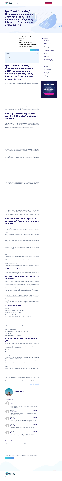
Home (6, 26)
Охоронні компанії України (49, 65)
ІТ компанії (46, 47)
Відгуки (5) (35, 50)
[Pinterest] (36, 384)
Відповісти (35, 410)
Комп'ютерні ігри (10, 26)
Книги (45, 53)
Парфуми (45, 66)
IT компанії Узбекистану (49, 49)
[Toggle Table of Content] (37, 53)
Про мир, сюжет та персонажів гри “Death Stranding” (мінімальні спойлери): (19, 57)
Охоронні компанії (47, 60)
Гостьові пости (39, 2)
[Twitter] (33, 384)
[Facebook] (31, 384)
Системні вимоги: (10, 61)
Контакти (33, 2)
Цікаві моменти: (9, 59)
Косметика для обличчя (48, 59)
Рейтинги (23, 2)
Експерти (28, 2)
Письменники (46, 67)
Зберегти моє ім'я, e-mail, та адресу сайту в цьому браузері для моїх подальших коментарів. (21, 455)
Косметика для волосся (48, 57)
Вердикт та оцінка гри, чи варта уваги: (13, 62)
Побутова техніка (47, 69)
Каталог (18, 2)
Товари (45, 75)
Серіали (45, 73)
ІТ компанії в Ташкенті (49, 50)
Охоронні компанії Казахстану (49, 62)
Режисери (46, 70)
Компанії (45, 56)
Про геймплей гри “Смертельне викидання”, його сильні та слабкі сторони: (19, 58)
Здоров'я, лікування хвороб (49, 44)
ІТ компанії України (48, 52)
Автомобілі (46, 40)
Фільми (45, 76)
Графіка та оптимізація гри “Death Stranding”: (14, 60)
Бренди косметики (47, 41)
